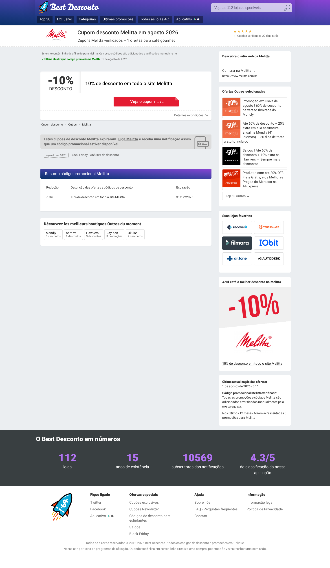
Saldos (134, 527)
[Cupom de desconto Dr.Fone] (237, 258)
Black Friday (139, 534)
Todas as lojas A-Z (154, 19)
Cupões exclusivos (144, 502)
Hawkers (93, 234)
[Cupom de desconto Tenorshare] (269, 227)
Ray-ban (114, 234)
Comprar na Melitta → (238, 71)
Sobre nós (202, 502)
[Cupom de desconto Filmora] (237, 242)
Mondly (53, 234)
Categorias (87, 19)
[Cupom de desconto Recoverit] (237, 227)
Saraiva (73, 234)
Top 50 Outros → (237, 196)
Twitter (95, 502)
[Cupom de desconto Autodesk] (269, 258)
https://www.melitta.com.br (239, 76)
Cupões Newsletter (144, 509)
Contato (200, 516)
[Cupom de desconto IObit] (269, 242)
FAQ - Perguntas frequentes (216, 509)
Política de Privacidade (264, 509)
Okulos (135, 234)
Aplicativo (184, 19)
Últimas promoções (118, 19)
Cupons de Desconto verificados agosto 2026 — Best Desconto (73, 8)
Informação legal (259, 502)
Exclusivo (64, 19)
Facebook (98, 509)
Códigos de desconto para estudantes (150, 518)
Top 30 (44, 19)
